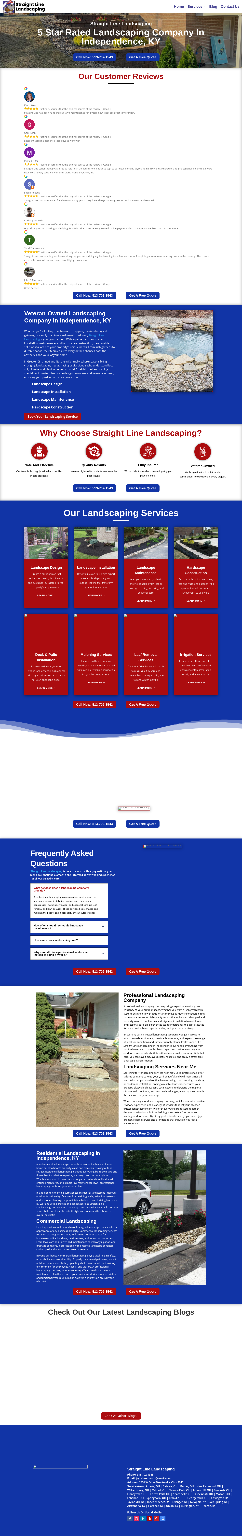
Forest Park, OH (160, 1494)
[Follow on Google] (162, 1518)
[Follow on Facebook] (130, 1518)
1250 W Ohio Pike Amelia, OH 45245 (161, 1482)
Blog (213, 6)
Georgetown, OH (197, 1498)
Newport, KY (198, 1502)
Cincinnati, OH (204, 1494)
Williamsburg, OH (138, 1490)
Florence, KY (155, 1506)
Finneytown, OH (137, 1494)
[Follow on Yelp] (149, 1518)
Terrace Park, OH (179, 1490)
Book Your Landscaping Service (52, 416)
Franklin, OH (177, 1498)
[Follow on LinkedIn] (143, 1518)
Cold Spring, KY (218, 1502)
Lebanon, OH (135, 1498)
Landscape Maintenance (53, 399)
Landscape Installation (51, 391)
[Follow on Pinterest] (156, 1518)
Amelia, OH (153, 1486)
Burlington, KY (190, 1506)
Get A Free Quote (142, 57)
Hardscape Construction (52, 407)
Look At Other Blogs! (121, 1416)
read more (42, 1334)
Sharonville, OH (182, 1494)
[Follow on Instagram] (136, 1518)
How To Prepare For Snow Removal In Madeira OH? (70, 1330)
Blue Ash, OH (222, 1490)
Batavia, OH (170, 1486)
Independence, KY (158, 1502)
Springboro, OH (156, 1498)
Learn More (45, 595)
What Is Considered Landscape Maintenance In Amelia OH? (76, 1360)
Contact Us (230, 6)
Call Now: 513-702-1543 (94, 57)
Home (179, 6)
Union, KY (172, 1506)
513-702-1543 (145, 1474)
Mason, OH (223, 1494)
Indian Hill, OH (202, 1490)
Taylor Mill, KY (135, 1502)
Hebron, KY (208, 1506)
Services (195, 6)
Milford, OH (159, 1490)
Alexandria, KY (136, 1506)
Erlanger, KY (179, 1502)
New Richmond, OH (209, 1486)
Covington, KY (220, 1498)
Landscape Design (47, 384)
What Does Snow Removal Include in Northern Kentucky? (74, 1391)
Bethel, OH (187, 1486)
